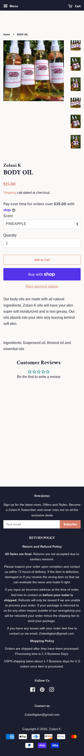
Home (6, 34)
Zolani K (55, 729)
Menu (13, 6)
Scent (8, 216)
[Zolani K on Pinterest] (42, 690)
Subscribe (70, 524)
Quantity (10, 235)
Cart (77, 6)
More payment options (42, 286)
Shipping (9, 192)
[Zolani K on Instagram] (51, 690)
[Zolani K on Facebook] (32, 690)
